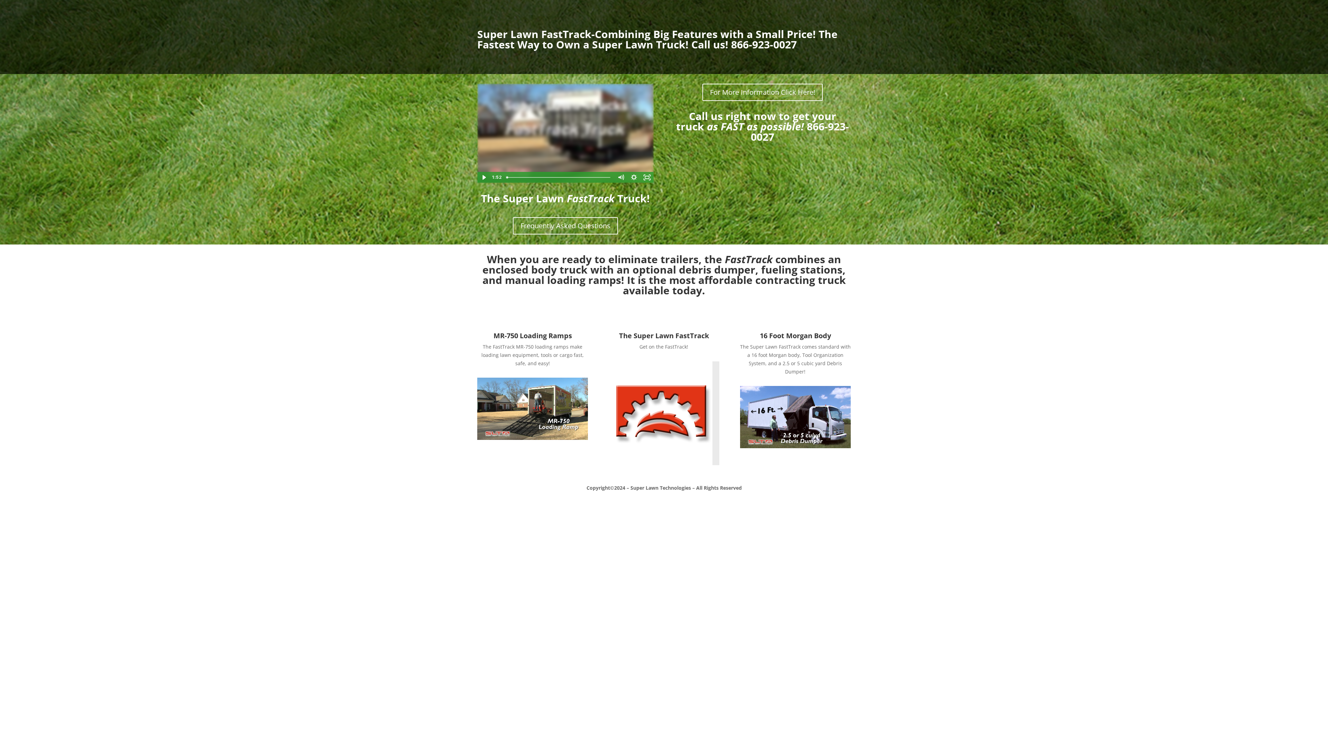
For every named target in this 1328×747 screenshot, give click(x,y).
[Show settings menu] (633, 177)
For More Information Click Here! (762, 92)
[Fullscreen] (647, 177)
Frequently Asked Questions (565, 225)
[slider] (559, 177)
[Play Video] (483, 177)
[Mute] (620, 177)
